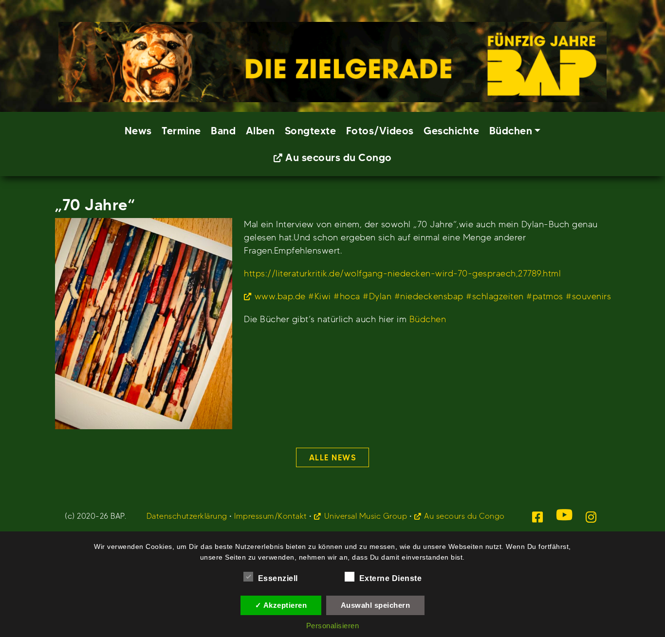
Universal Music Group (365, 516)
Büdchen (427, 319)
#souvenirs (588, 296)
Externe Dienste (390, 578)
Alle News (332, 457)
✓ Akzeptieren (281, 605)
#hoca (346, 296)
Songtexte (310, 131)
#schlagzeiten (495, 296)
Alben (260, 131)
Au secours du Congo (338, 157)
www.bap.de (280, 296)
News (138, 131)
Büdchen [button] (511, 131)
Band (223, 131)
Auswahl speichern (375, 605)
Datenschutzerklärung (187, 516)
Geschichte (451, 131)
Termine (181, 131)
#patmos (544, 296)
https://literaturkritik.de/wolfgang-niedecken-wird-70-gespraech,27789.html (402, 273)
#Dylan (377, 296)
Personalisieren (332, 625)
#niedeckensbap (428, 296)
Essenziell (278, 578)
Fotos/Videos (380, 131)
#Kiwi (319, 296)
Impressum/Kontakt (270, 516)
